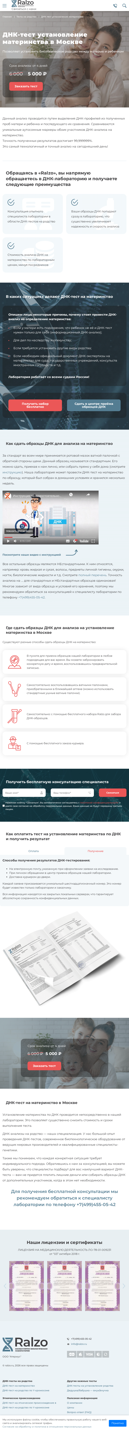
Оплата (33, 851)
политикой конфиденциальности (99, 802)
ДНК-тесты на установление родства (90, 1385)
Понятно (118, 1423)
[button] (123, 1286)
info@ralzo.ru (79, 1344)
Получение (95, 851)
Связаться (112, 792)
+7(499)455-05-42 (31, 597)
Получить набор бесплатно (35, 405)
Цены (70, 1407)
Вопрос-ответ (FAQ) (79, 1412)
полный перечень (92, 575)
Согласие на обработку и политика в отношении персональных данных (47, 1426)
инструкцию (12, 472)
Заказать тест (26, 86)
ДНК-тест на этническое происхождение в (29, 1402)
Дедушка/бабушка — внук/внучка (88, 1390)
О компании (74, 1402)
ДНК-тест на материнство (19, 1385)
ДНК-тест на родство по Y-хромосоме (26, 1390)
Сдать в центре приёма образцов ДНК (94, 405)
